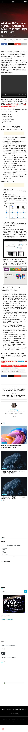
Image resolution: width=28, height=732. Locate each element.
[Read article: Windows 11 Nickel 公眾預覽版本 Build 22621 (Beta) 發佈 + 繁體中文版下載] (14, 435)
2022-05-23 (3, 449)
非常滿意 (5, 548)
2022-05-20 (3, 474)
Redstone (16, 367)
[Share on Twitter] (11, 44)
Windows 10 (4, 371)
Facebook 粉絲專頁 (5, 561)
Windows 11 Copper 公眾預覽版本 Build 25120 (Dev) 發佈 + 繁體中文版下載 (13, 472)
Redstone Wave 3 (5, 369)
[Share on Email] (17, 44)
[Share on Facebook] (4, 44)
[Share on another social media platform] (24, 44)
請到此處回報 (21, 361)
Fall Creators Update (8, 367)
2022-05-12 (3, 500)
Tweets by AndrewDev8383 (7, 619)
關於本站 (8, 709)
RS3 (18, 369)
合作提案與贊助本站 (15, 709)
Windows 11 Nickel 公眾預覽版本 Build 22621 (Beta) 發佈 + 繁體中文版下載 (12, 446)
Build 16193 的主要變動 (7, 116)
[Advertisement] (14, 48)
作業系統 (13, 371)
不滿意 (4, 552)
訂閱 (3, 653)
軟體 (24, 371)
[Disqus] (14, 519)
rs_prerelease (13, 369)
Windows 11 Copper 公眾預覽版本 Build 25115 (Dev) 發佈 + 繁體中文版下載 (13, 497)
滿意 (4, 549)
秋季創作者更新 (19, 371)
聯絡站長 (3, 709)
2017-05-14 (13, 36)
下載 (9, 371)
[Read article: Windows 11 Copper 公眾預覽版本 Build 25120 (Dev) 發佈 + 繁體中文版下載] (14, 460)
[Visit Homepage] (13, 2)
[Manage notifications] (3, 729)
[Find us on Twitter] (13, 721)
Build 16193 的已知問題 (7, 118)
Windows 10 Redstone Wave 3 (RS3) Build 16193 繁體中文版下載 (8, 121)
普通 (4, 551)
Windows (22, 369)
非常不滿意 (5, 554)
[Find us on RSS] (15, 721)
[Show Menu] (1, 1)
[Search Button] (25, 591)
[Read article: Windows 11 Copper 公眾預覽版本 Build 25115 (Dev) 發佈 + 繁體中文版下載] (14, 486)
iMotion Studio (23, 709)
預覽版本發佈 (4, 442)
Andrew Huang (6, 36)
